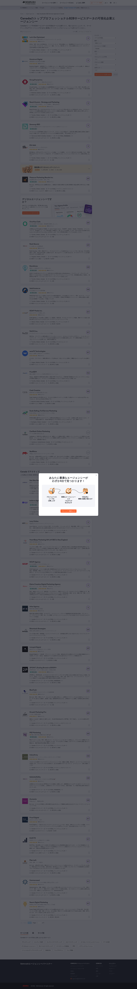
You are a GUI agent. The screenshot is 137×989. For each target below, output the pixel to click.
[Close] (96, 475)
